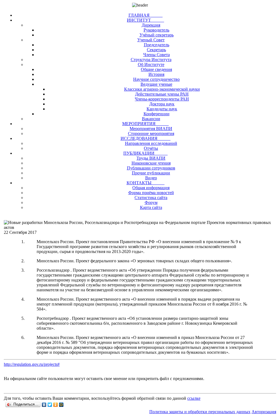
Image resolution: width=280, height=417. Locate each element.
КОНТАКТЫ (146, 182)
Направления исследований (151, 143)
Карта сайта (151, 207)
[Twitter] (50, 404)
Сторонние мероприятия (151, 133)
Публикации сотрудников (151, 168)
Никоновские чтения (151, 163)
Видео (151, 178)
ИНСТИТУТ (145, 20)
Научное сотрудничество (156, 79)
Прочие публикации (151, 173)
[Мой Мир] (61, 404)
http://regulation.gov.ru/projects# (32, 364)
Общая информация (151, 187)
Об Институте (151, 64)
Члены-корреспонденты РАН (162, 99)
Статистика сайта (151, 197)
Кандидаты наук (162, 109)
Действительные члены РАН (162, 94)
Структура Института (151, 59)
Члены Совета (156, 54)
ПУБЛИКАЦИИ (145, 153)
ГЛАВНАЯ (146, 15)
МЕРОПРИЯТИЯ (145, 123)
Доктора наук (161, 104)
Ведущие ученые (156, 84)
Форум (151, 202)
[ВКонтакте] (44, 404)
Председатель (156, 44)
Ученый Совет (151, 40)
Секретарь (156, 49)
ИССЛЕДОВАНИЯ (146, 138)
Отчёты (151, 148)
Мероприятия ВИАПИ (151, 128)
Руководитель (156, 30)
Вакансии (151, 118)
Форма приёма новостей (151, 192)
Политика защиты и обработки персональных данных (199, 411)
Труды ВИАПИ (150, 158)
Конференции (157, 113)
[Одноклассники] (56, 404)
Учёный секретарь (156, 35)
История (156, 74)
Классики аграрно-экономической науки (162, 89)
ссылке (193, 398)
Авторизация (264, 411)
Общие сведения (156, 69)
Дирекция (151, 25)
